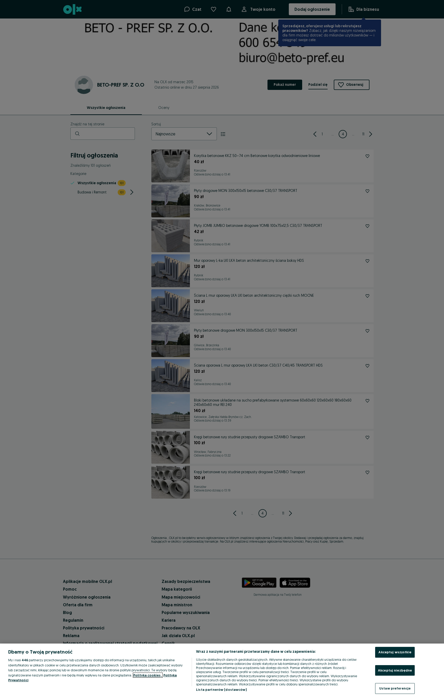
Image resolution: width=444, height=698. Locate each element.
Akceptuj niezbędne (395, 670)
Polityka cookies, (147, 675)
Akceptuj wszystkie (394, 652)
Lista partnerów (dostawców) (221, 689)
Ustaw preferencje (395, 688)
